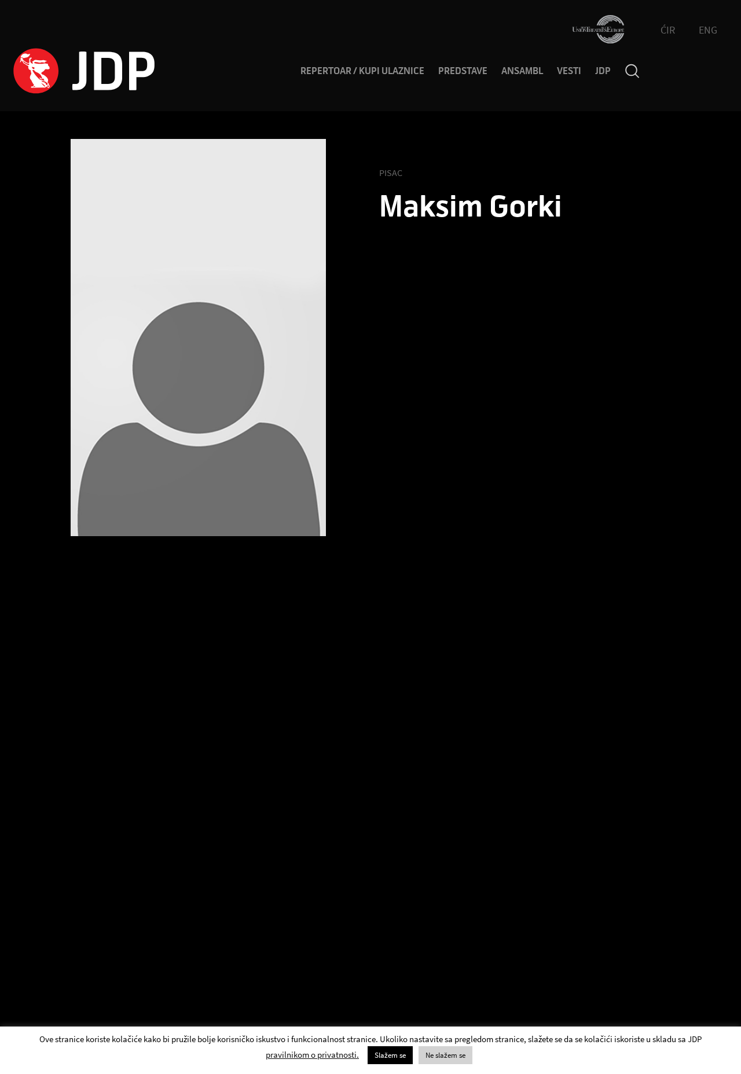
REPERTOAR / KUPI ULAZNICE (362, 71)
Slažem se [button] (390, 1055)
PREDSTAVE (462, 71)
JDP (603, 71)
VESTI (569, 71)
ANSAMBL (522, 71)
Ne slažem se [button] (445, 1055)
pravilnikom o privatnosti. (312, 1054)
